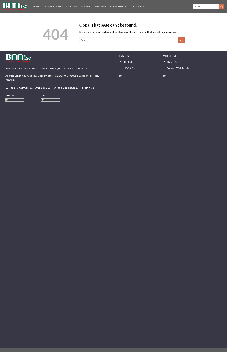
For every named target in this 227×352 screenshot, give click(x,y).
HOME (36, 6)
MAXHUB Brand (51, 6)
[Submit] (221, 6)
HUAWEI (85, 6)
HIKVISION (72, 6)
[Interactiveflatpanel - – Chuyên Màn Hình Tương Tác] (14, 6)
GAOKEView (100, 6)
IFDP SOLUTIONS (119, 6)
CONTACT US (137, 6)
